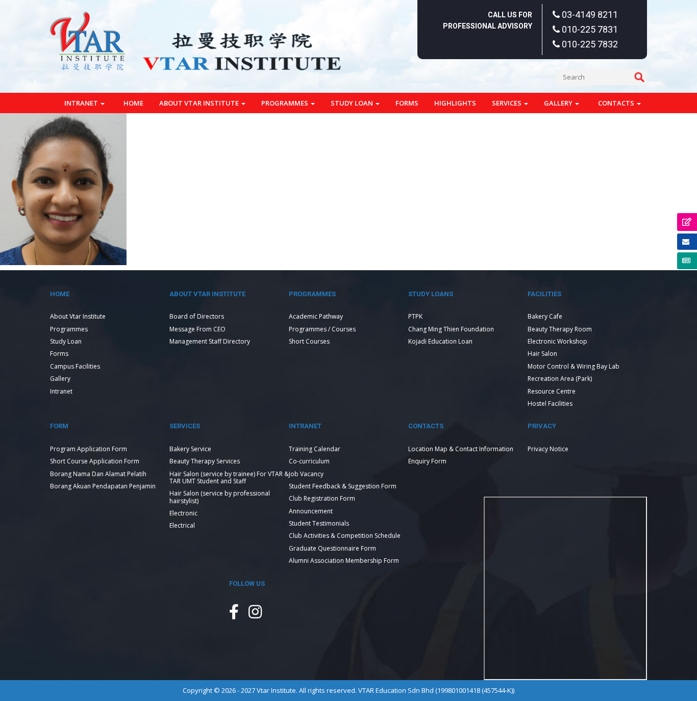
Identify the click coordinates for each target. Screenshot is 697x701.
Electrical (182, 525)
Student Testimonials (319, 523)
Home (133, 103)
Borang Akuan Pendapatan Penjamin (103, 486)
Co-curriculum (309, 461)
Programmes (285, 103)
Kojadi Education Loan (440, 341)
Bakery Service (190, 449)
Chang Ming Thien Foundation (451, 329)
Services (507, 103)
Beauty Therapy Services (204, 461)
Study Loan (353, 103)
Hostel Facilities (550, 403)
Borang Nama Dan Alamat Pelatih (98, 474)
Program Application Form (88, 449)
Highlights (455, 103)
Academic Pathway (316, 316)
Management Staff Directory (209, 341)
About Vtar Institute (199, 103)
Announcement (311, 511)
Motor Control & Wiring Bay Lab (573, 366)
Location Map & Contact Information (460, 449)
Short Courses (309, 341)
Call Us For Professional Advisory (487, 20)
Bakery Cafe (545, 316)
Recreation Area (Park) (560, 378)
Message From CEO (197, 329)
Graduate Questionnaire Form (332, 548)
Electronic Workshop (557, 341)
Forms (406, 103)
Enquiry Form (427, 461)
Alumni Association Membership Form (344, 560)
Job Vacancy (306, 474)
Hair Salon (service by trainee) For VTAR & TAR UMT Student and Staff (229, 477)
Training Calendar (314, 449)
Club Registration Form (322, 498)
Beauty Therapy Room (560, 329)
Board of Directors (196, 316)
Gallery (559, 103)
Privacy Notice (548, 449)
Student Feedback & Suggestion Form (342, 486)
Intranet (81, 103)
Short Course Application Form (94, 461)
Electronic (183, 513)
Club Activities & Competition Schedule (345, 535)
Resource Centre (552, 391)
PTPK (415, 316)
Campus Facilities (75, 366)
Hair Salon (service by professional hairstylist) (219, 497)
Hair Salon (542, 353)
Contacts (617, 103)
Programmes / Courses (322, 329)
